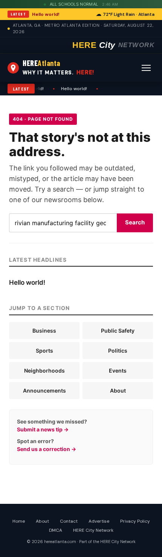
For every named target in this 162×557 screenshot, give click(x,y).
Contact (69, 521)
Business (44, 330)
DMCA (55, 530)
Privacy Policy (135, 521)
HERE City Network (93, 530)
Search (135, 222)
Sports (44, 350)
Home (18, 521)
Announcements (44, 390)
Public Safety (117, 330)
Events (118, 370)
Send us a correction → (46, 449)
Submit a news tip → (43, 429)
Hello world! (46, 14)
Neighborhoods (44, 370)
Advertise (99, 521)
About (118, 390)
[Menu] (146, 68)
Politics (117, 350)
